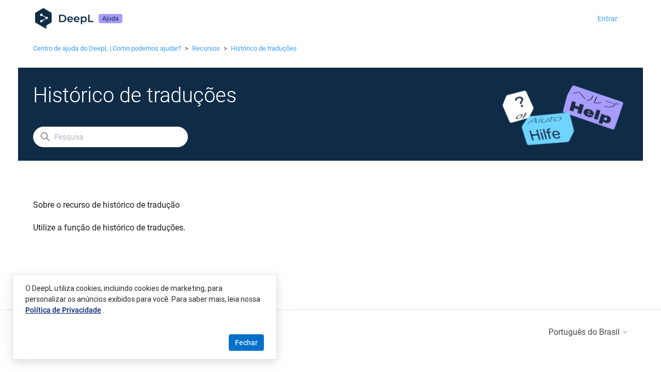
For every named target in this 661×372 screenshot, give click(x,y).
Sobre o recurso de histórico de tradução (106, 205)
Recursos (206, 48)
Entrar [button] (607, 18)
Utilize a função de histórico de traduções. (109, 228)
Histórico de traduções (264, 48)
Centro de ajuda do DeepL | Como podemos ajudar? (107, 48)
